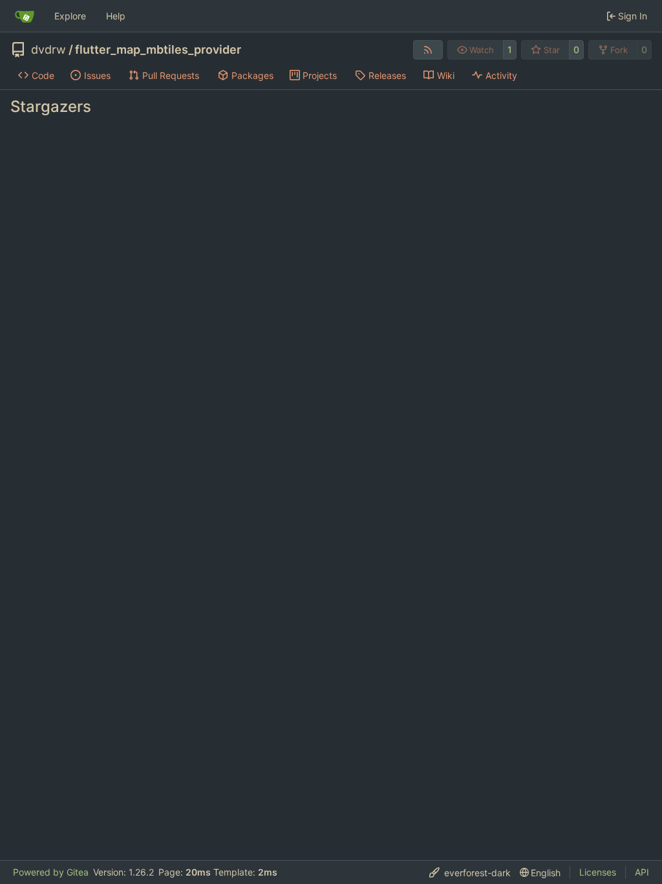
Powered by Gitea (51, 872)
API (642, 872)
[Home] (24, 16)
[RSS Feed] (428, 50)
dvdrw (48, 49)
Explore (70, 15)
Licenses (597, 872)
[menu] (470, 872)
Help (115, 15)
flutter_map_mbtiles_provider (158, 49)
